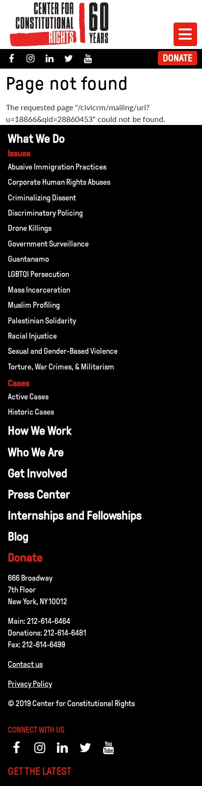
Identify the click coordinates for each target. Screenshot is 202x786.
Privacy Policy (30, 684)
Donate (177, 58)
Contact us (25, 664)
